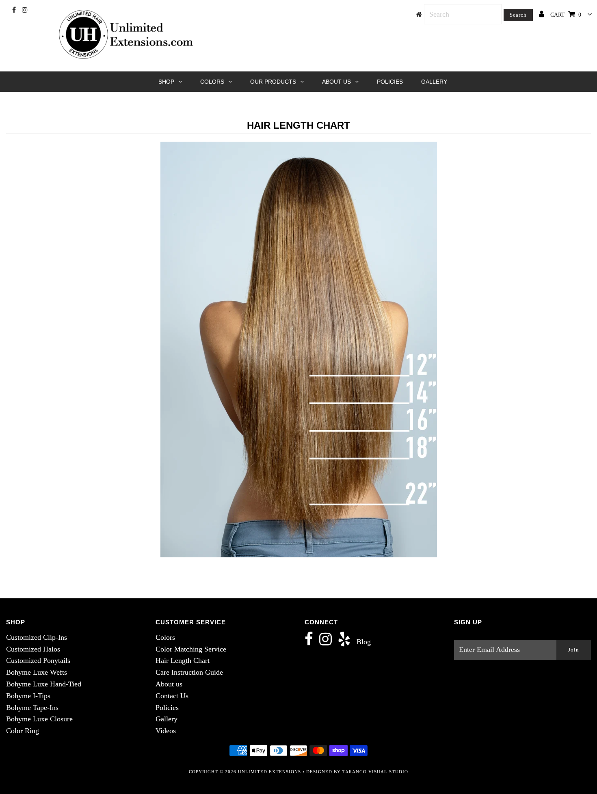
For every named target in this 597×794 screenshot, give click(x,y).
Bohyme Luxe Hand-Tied (43, 684)
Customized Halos (33, 649)
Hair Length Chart (183, 660)
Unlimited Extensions (269, 771)
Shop (166, 81)
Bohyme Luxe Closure (39, 719)
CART (565, 15)
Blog (364, 642)
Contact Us (172, 696)
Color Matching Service (191, 649)
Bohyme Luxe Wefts (36, 672)
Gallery (434, 81)
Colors (212, 81)
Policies (390, 81)
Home (275, 105)
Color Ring (22, 731)
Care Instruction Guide (189, 672)
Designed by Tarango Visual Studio (357, 771)
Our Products (273, 81)
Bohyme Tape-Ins (32, 707)
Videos (166, 731)
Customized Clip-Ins (36, 637)
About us (169, 684)
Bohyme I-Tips (28, 696)
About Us (336, 81)
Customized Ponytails (38, 660)
